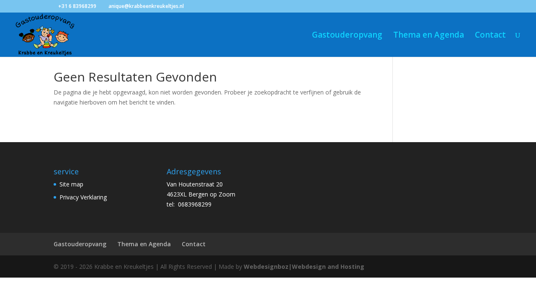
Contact (490, 36)
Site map (71, 184)
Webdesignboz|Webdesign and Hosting (304, 266)
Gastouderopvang (347, 36)
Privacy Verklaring (83, 197)
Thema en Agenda (428, 36)
